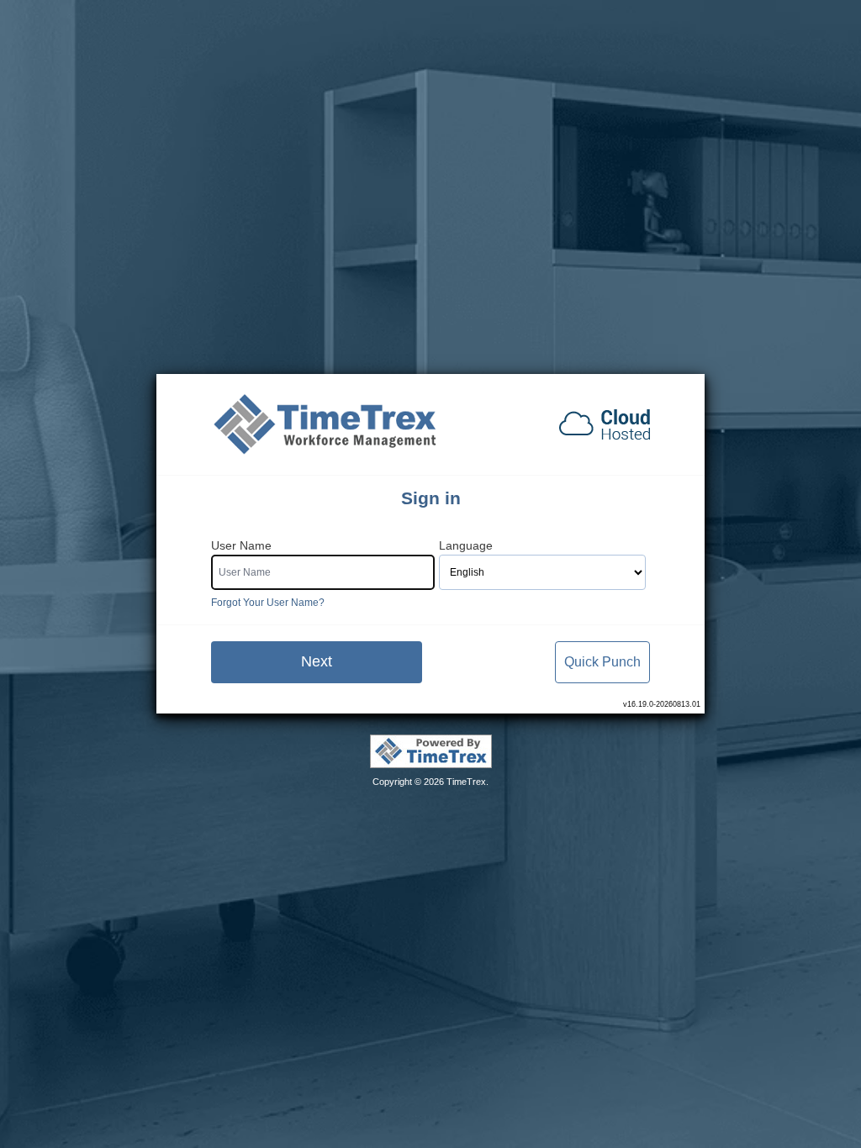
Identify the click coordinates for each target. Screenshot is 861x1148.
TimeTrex (466, 782)
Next (316, 661)
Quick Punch (602, 662)
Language (466, 546)
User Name (241, 546)
